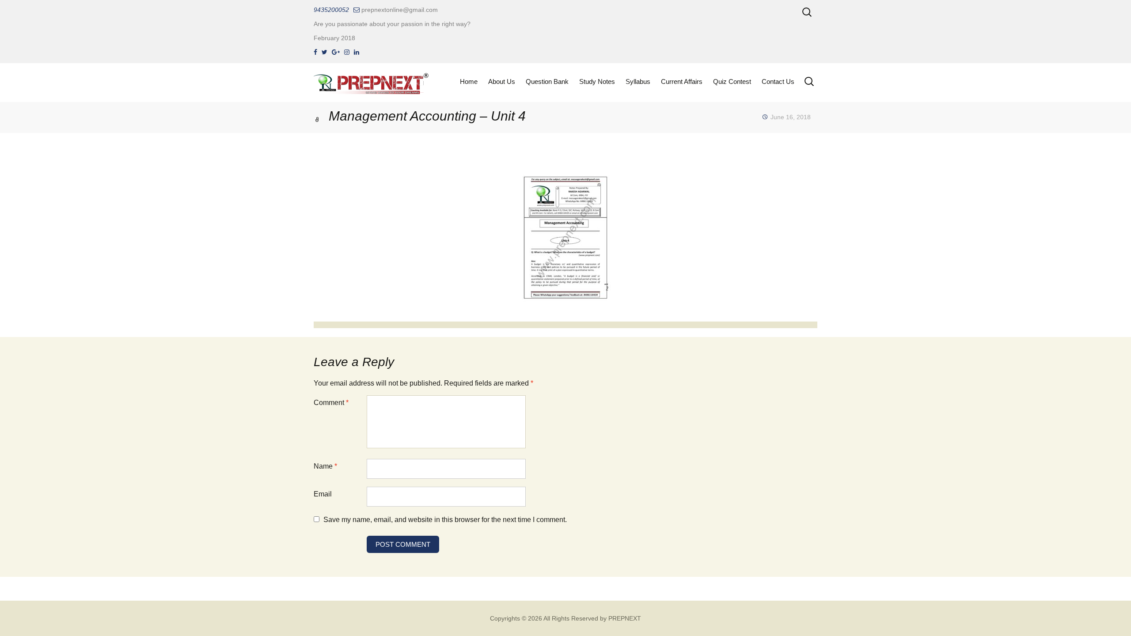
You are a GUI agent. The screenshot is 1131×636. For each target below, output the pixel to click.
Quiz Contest (732, 81)
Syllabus (638, 81)
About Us (501, 81)
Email (323, 494)
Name (325, 466)
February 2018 (334, 38)
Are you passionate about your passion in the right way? (392, 23)
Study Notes (597, 81)
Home (469, 81)
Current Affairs (681, 81)
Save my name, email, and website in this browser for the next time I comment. (445, 519)
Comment (331, 402)
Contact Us (778, 81)
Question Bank (547, 81)
